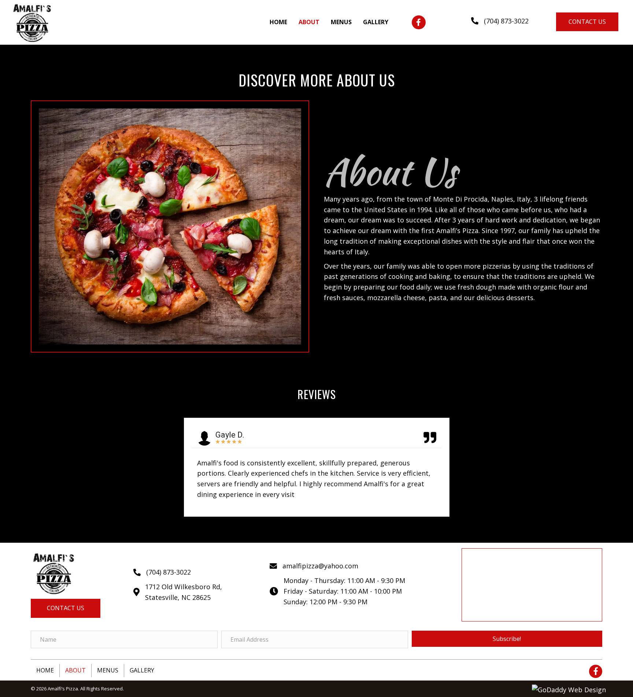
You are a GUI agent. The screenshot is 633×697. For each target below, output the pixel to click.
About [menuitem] (75, 670)
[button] (419, 22)
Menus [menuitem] (107, 670)
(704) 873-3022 (506, 20)
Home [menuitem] (45, 670)
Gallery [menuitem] (142, 670)
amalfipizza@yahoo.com (320, 565)
